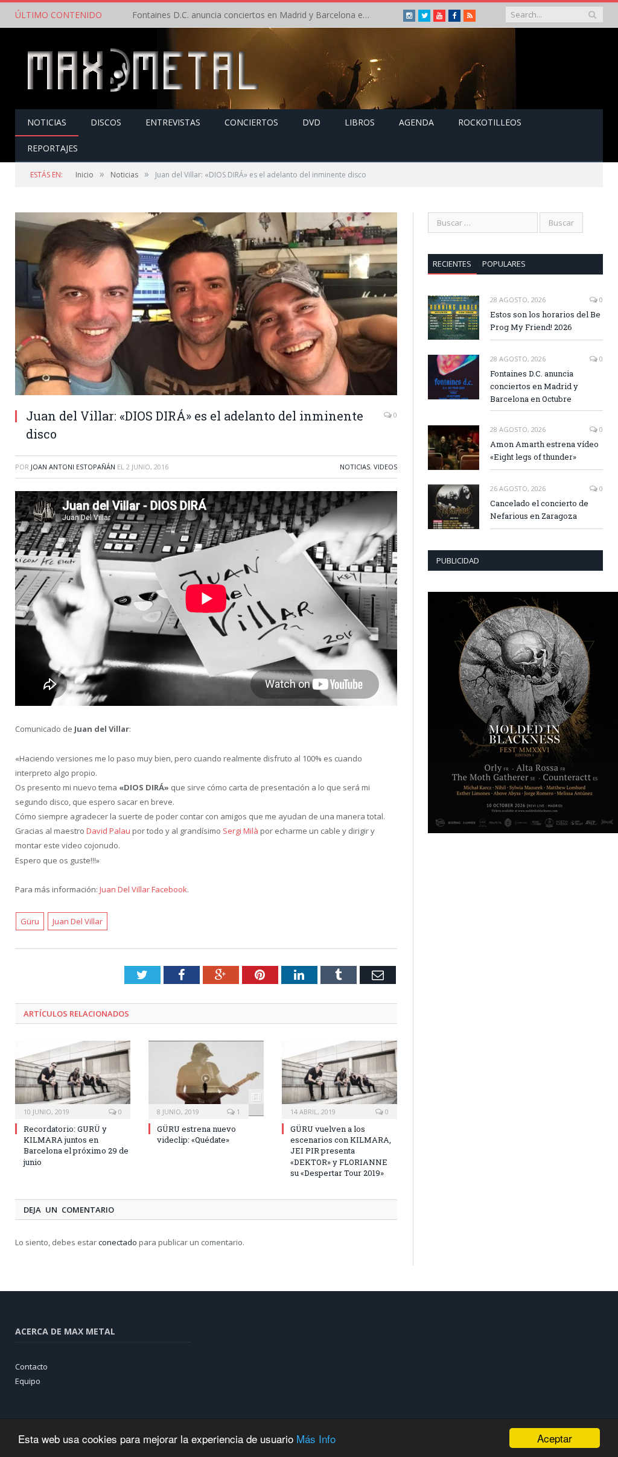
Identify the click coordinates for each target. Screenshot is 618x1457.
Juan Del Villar (78, 921)
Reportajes (52, 148)
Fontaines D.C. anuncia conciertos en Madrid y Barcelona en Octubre (256, 15)
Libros (360, 122)
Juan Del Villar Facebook (143, 889)
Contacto (31, 1366)
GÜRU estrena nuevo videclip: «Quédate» (196, 1134)
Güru (30, 921)
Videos (385, 466)
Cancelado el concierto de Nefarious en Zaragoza (539, 509)
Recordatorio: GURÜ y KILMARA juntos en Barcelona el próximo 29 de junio (76, 1145)
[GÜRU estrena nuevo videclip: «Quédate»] (206, 1078)
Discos (106, 122)
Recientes (452, 263)
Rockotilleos (489, 122)
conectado (117, 1242)
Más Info (316, 1438)
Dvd (311, 122)
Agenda (416, 122)
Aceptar (554, 1438)
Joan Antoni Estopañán (73, 466)
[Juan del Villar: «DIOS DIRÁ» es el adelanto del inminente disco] (206, 305)
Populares (504, 263)
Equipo (27, 1381)
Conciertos (251, 122)
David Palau (108, 830)
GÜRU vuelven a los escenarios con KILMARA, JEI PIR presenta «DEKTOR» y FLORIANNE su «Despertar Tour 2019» (340, 1150)
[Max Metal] (144, 68)
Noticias (46, 122)
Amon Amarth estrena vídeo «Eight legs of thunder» (544, 450)
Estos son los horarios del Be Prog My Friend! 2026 (545, 320)
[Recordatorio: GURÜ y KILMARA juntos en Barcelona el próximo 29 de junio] (72, 1078)
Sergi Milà (240, 830)
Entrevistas (172, 122)
